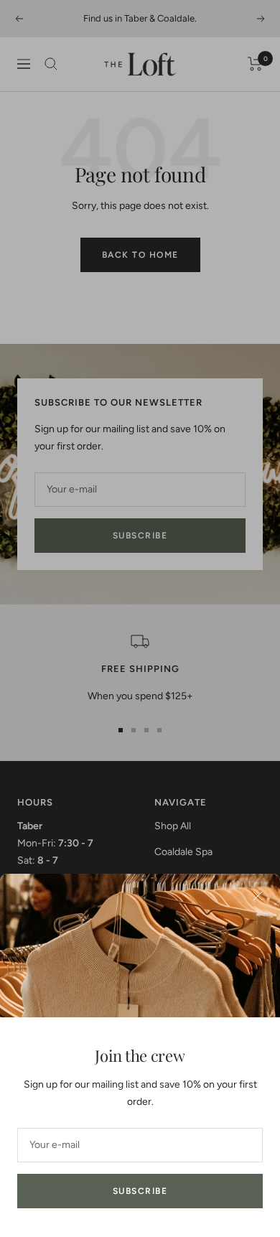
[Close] (258, 896)
